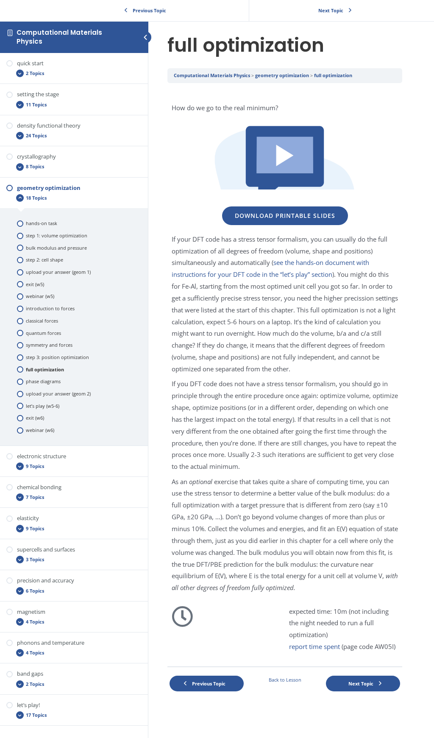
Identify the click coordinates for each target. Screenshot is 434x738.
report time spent (314, 646)
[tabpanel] (284, 374)
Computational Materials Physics (59, 36)
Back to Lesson (285, 680)
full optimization (333, 75)
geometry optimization (282, 75)
